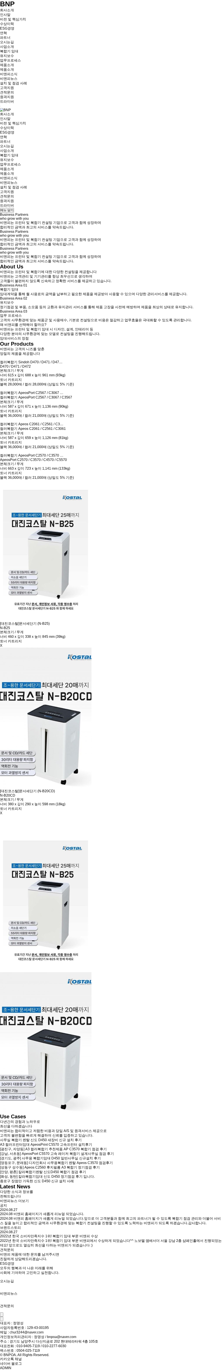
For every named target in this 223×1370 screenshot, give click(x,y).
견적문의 (7, 92)
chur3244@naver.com (27, 1332)
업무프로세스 (10, 60)
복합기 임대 (9, 51)
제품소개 (7, 69)
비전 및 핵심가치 (13, 19)
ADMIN (5, 1368)
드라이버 (7, 101)
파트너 (5, 37)
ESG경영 (7, 28)
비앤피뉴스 (8, 78)
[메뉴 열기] (0, 106)
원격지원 (7, 97)
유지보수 (7, 56)
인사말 (5, 15)
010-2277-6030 (54, 1346)
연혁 (3, 33)
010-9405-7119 (28, 1346)
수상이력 (7, 24)
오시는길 (7, 42)
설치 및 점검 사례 (13, 83)
